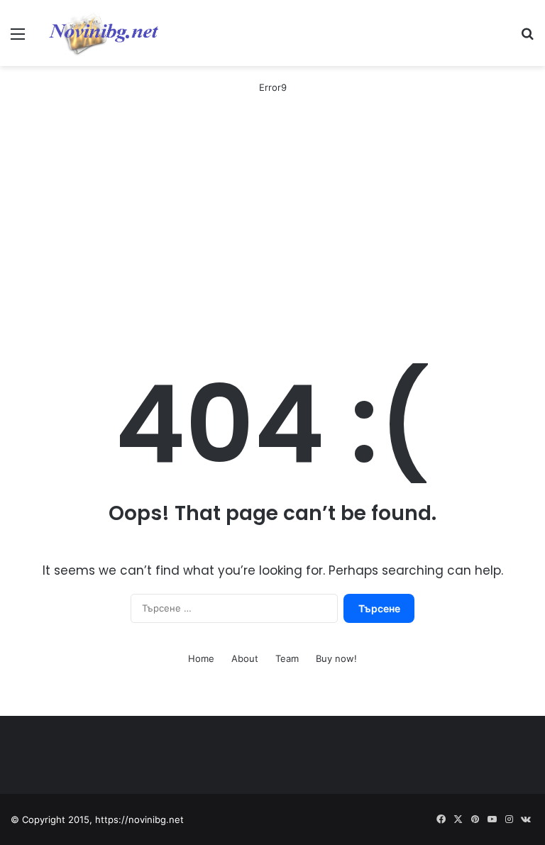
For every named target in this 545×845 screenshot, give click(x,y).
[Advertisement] (272, 230)
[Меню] (18, 39)
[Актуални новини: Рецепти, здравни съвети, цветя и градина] (103, 33)
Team (287, 658)
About (244, 658)
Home (201, 658)
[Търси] (527, 39)
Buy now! (336, 658)
